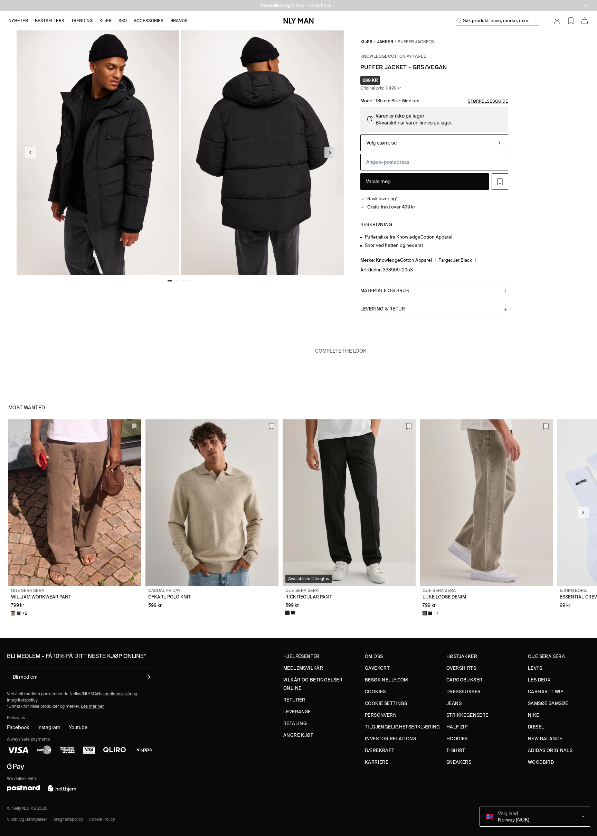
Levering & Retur (382, 309)
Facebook (18, 727)
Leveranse (297, 712)
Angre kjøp (298, 735)
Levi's (535, 668)
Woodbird (541, 762)
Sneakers (458, 762)
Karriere (376, 762)
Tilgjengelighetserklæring (402, 727)
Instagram (48, 727)
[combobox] (434, 142)
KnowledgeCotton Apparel (393, 56)
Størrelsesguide (488, 101)
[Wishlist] (571, 21)
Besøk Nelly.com (386, 680)
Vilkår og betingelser (27, 819)
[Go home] (298, 21)
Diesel (536, 727)
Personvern (381, 715)
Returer (294, 700)
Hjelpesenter (301, 656)
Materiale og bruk (385, 291)
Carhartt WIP (545, 692)
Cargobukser (464, 680)
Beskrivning (376, 224)
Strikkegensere (467, 715)
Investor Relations (390, 739)
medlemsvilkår (117, 693)
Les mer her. (92, 706)
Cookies (375, 692)
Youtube (78, 727)
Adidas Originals (550, 750)
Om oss (374, 656)
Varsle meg (378, 181)
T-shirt (455, 750)
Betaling (295, 723)
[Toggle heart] (500, 181)
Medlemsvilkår (303, 668)
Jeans (454, 703)
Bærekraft (380, 750)
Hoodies (457, 739)
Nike (533, 715)
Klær (366, 41)
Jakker (385, 41)
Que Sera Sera (546, 656)
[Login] (557, 21)
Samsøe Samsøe (548, 703)
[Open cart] (584, 21)
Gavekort (377, 668)
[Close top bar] (585, 5)
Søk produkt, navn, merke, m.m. (496, 21)
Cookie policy (102, 819)
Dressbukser (463, 692)
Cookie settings (386, 703)
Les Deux (539, 680)
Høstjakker (461, 656)
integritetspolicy (22, 700)
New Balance (545, 739)
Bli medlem (25, 677)
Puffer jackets (416, 41)
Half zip (456, 727)
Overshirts (461, 668)
